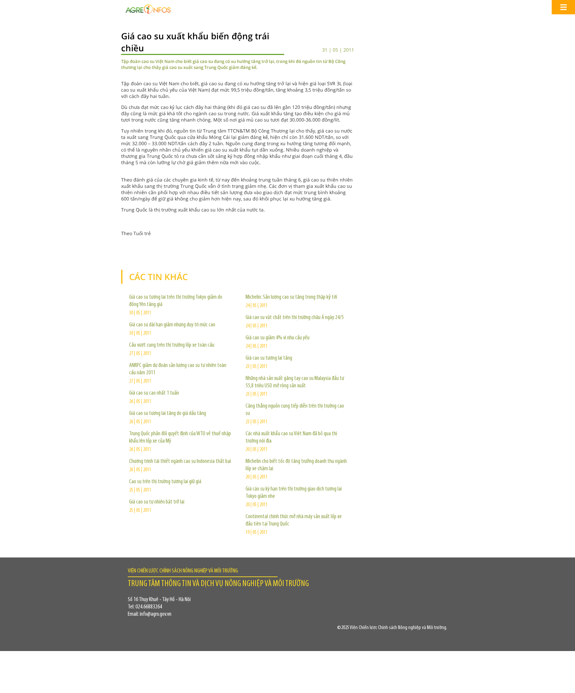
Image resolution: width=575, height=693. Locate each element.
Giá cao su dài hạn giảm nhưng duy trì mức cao (172, 325)
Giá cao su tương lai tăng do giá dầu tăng (167, 414)
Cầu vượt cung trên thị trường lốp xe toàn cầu (171, 345)
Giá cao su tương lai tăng (269, 358)
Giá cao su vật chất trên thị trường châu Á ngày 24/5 (295, 318)
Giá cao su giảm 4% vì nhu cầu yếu (277, 338)
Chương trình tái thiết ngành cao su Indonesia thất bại (180, 462)
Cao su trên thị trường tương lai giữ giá (165, 482)
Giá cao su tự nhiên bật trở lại (156, 502)
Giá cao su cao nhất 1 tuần (154, 393)
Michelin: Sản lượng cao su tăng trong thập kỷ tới (291, 297)
